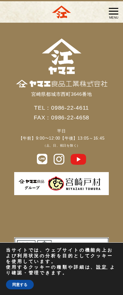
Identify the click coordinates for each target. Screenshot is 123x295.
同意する (19, 284)
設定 (102, 267)
